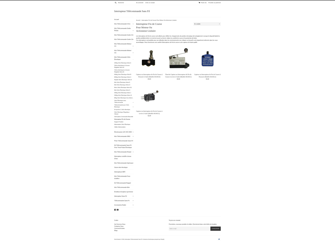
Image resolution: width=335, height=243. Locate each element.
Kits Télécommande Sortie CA (123, 39)
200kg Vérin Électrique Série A (122, 63)
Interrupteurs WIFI (119, 172)
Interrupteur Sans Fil (123, 196)
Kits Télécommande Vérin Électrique (123, 58)
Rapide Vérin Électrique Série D (123, 79)
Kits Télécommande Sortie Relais (123, 29)
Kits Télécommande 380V (123, 136)
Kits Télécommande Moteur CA (123, 52)
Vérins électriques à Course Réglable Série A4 (122, 71)
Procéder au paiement (214, 2)
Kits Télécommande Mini (122, 187)
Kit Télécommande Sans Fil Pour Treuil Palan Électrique (123, 146)
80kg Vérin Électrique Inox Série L (123, 98)
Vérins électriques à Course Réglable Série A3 (122, 66)
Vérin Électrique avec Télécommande (123, 101)
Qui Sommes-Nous (119, 224)
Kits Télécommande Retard (123, 152)
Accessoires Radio (123, 205)
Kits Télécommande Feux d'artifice (122, 177)
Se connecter (139, 2)
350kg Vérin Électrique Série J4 (123, 95)
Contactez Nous (119, 226)
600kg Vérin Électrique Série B (122, 74)
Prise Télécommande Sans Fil (123, 141)
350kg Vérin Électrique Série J (122, 92)
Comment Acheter (119, 228)
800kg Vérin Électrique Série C (122, 77)
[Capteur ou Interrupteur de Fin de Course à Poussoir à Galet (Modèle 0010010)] (149, 59)
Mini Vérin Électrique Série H (122, 90)
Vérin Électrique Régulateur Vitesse (121, 113)
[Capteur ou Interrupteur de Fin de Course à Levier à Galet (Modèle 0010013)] (149, 96)
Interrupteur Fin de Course (122, 119)
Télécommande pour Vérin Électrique (123, 106)
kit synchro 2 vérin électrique (122, 109)
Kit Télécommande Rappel (122, 183)
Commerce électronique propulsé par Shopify (153, 239)
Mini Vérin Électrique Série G (122, 85)
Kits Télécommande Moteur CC (123, 45)
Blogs (116, 230)
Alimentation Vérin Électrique (122, 124)
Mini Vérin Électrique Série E (122, 82)
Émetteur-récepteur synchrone (123, 192)
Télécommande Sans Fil (123, 200)
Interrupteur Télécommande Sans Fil (132, 11)
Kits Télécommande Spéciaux (123, 163)
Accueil (116, 19)
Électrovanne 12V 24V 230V (123, 132)
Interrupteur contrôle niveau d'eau (122, 157)
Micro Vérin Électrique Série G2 (123, 87)
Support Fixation (118, 122)
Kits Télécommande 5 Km (123, 24)
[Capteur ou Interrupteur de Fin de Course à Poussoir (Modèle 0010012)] (207, 59)
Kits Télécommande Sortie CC (123, 35)
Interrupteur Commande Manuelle (123, 116)
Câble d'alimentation (120, 127)
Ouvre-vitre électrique (121, 167)
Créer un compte (150, 2)
